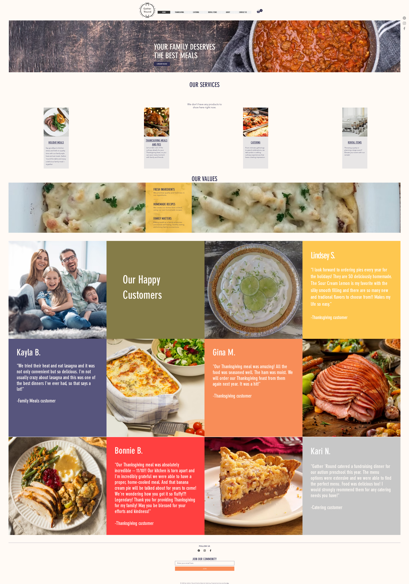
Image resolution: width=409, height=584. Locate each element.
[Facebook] (404, 28)
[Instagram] (404, 23)
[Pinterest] (404, 18)
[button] (260, 11)
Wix (228, 583)
